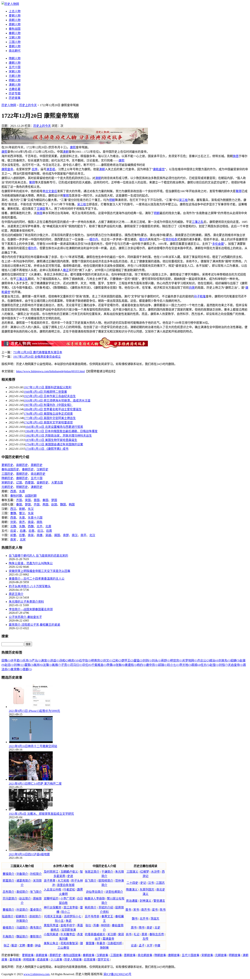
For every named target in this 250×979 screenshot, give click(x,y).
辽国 (19, 482)
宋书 (136, 909)
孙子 (197, 296)
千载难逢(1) (99, 664)
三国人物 (14, 41)
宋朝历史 (7, 482)
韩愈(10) (73, 660)
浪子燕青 (49, 880)
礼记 (136, 934)
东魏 (22, 526)
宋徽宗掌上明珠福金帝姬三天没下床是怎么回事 (39, 571)
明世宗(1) (176, 660)
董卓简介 (36, 909)
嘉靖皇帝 (108, 938)
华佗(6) (87, 664)
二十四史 (132, 882)
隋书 (142, 927)
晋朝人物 (14, 46)
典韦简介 (36, 927)
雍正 (66, 270)
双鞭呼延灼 (51, 898)
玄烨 (35, 169)
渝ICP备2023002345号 (117, 974)
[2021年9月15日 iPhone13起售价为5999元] (31, 706)
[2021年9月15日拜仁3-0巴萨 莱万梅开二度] (31, 779)
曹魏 (13, 513)
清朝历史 (36, 486)
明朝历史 (22, 486)
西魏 (31, 526)
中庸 (157, 945)
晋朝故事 (130, 955)
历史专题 (14, 93)
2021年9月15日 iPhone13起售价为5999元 (34, 710)
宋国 (28, 500)
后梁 (13, 530)
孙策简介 (22, 920)
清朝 (66, 151)
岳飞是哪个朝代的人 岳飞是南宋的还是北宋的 (38, 555)
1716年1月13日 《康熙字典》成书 (46, 448)
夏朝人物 (14, 15)
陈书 (163, 909)
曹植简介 (8, 909)
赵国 (54, 504)
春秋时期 (16, 495)
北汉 (92, 535)
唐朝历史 (22, 478)
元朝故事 (221, 955)
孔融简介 (8, 936)
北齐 (39, 526)
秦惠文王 (107, 916)
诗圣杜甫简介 (114, 891)
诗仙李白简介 (94, 891)
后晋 (31, 530)
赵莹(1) (214, 664)
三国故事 (116, 955)
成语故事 (42, 959)
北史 (157, 927)
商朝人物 (14, 20)
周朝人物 (14, 24)
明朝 (112, 199)
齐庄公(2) (203, 660)
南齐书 (145, 909)
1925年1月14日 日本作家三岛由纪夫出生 (50, 396)
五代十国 (14, 67)
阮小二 (65, 911)
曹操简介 (8, 873)
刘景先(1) (225, 660)
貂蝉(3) (235, 660)
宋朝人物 (14, 71)
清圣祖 (50, 169)
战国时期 (31, 495)
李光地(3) (185, 664)
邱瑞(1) (162, 664)
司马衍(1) (76, 664)
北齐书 (144, 918)
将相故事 (29, 959)
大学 (149, 945)
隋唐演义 (132, 889)
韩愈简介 (90, 907)
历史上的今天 (28, 105)
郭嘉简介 (8, 880)
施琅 (39, 213)
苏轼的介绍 (105, 907)
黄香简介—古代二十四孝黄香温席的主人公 (36, 578)
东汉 (31, 508)
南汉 (75, 535)
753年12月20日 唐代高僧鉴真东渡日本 (37, 352)
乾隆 (203, 296)
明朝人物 (14, 80)
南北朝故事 (145, 955)
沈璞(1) (47, 664)
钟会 (38, 945)
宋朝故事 (207, 955)
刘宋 (13, 522)
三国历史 (7, 473)
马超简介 (22, 927)
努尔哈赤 (171, 239)
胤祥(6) (38, 664)
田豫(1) (6, 660)
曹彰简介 (36, 936)
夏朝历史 (7, 465)
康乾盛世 (159, 169)
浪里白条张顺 (65, 885)
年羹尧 (100, 943)
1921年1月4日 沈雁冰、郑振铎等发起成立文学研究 (41, 813)
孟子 (142, 945)
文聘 (22, 945)
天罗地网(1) (189, 660)
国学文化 (103, 959)
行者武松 (69, 889)
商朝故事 (41, 955)
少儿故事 (56, 959)
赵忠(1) (9, 664)
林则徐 (105, 925)
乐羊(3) (27, 660)
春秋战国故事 (72, 955)
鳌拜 (32, 182)
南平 (83, 535)
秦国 (45, 500)
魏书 (135, 918)
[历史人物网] (10, 3)
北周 (48, 526)
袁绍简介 (22, 891)
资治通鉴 (132, 900)
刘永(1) (156, 660)
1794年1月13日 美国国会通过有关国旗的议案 (54, 444)
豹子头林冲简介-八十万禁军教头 (30, 586)
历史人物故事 (73, 959)
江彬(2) (117, 660)
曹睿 (30, 945)
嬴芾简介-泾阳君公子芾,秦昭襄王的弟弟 (34, 624)
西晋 (13, 517)
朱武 (69, 920)
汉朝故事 (102, 955)
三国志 (160, 882)
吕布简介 (8, 891)
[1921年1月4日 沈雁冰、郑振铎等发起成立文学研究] (31, 809)
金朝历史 (42, 482)
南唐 (39, 535)
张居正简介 (92, 871)
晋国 (37, 500)
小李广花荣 (67, 898)
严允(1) (36, 660)
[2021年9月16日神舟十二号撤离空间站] (31, 742)
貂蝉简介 (21, 916)
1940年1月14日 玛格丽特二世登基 (45, 391)
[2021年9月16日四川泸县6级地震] (31, 850)
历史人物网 (8, 105)
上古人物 (14, 11)
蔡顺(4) (196, 664)
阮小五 (59, 920)
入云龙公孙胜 (52, 889)
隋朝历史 (7, 478)
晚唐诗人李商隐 (94, 898)
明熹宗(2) (97, 660)
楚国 (54, 500)
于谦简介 (107, 871)
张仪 (88, 925)
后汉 (40, 530)
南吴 (31, 535)
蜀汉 (22, 513)
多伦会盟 (218, 243)
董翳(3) (29, 664)
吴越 (48, 535)
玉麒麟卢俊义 (69, 871)
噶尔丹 (93, 239)
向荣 (192, 287)
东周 (22, 491)
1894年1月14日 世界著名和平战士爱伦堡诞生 (53, 409)
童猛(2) (138, 660)
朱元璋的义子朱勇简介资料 (26, 601)
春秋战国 (14, 28)
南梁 (31, 522)
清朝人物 (14, 84)
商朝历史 (22, 465)
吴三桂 (183, 199)
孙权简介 (36, 873)
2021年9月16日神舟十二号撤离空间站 (33, 746)
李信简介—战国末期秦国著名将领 (31, 609)
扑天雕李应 (67, 934)
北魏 (13, 526)
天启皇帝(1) (235, 664)
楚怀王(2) (128, 660)
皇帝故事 (15, 959)
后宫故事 (90, 959)
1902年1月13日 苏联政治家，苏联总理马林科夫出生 (58, 435)
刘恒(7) (223, 664)
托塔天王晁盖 (53, 916)
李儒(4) (111, 664)
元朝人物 (14, 75)
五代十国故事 (190, 955)
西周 (13, 491)
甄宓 (14, 945)
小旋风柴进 (51, 934)
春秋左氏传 (156, 934)
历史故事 (14, 97)
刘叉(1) (107, 660)
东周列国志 (147, 889)
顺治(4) (214, 660)
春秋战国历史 (10, 469)
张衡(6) (120, 664)
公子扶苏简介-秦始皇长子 (25, 617)
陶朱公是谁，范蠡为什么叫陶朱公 (31, 563)
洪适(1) (54, 660)
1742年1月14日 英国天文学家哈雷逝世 (48, 422)
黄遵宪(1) (131, 664)
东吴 (31, 513)
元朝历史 (7, 486)
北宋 (23, 539)
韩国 (72, 504)
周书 (134, 927)
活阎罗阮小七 (72, 916)
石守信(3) (85, 660)
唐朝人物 (14, 62)
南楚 (66, 535)
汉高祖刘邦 (114, 943)
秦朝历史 (28, 469)
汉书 (151, 882)
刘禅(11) (19, 664)
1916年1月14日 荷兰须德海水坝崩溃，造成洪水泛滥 (57, 400)
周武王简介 (16, 594)
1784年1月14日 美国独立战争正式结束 (48, 413)
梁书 (155, 909)
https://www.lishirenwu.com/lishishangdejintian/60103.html (50, 371)
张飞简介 (36, 891)
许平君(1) (17, 660)
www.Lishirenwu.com (36, 974)
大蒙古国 (57, 482)
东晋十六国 (35, 517)
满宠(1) (45, 660)
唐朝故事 (174, 955)
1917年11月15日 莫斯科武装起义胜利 (47, 387)
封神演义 (145, 900)
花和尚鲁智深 (69, 943)
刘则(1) (147, 660)
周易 (144, 934)
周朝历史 (36, 465)
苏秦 (96, 925)
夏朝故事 (28, 955)
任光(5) (205, 664)
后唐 (23, 530)
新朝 (22, 508)
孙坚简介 (22, 909)
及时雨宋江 (51, 871)
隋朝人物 (14, 58)
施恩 (236, 156)
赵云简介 (25, 898)
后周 (49, 530)
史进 (70, 876)
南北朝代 (14, 50)
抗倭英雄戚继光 (95, 934)
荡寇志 (154, 918)
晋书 (128, 909)
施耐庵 (104, 947)
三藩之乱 (198, 221)
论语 (134, 945)
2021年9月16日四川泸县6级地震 (29, 854)
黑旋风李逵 (51, 925)
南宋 (13, 539)
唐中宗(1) (152, 664)
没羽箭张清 (68, 929)
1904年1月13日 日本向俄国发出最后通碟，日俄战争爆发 (61, 431)
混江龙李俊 (70, 907)
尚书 (129, 934)
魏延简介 (22, 936)
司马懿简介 (10, 898)
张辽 (6, 945)
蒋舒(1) (165, 660)
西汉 (13, 508)
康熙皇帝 (7, 169)
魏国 (63, 504)
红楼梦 (144, 871)
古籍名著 (14, 89)
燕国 (45, 504)
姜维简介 (8, 927)
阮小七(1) (173, 664)
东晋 (22, 517)
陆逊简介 (8, 916)
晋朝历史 (22, 473)
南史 (149, 927)
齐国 (19, 500)
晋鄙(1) (27, 669)
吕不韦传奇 (92, 916)
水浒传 (155, 871)
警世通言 (159, 900)
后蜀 (22, 535)
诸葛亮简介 (23, 880)
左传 (145, 938)
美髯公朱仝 (51, 943)
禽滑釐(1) (17, 669)
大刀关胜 (63, 880)
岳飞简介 (90, 880)
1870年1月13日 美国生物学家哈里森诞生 (51, 440)
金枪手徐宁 (67, 925)
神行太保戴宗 (52, 907)
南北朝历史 (38, 473)
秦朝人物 (14, 33)
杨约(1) (141, 664)
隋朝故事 (160, 955)
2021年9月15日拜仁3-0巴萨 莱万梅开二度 (35, 783)
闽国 (57, 535)
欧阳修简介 (105, 880)
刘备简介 (22, 873)
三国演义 (132, 871)
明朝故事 (234, 955)
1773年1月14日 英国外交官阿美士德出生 (50, 418)
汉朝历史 (42, 469)
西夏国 (29, 482)
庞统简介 (35, 916)
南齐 (22, 522)
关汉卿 (111, 934)
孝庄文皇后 (49, 191)
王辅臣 (41, 208)
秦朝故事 (88, 955)
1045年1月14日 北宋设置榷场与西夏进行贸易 (54, 426)
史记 (143, 882)
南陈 (39, 522)
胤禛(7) (56, 664)
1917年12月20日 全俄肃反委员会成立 (37, 356)
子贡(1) (65, 664)
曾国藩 (90, 943)
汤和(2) (63, 660)
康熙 (73, 147)
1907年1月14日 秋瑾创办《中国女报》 (48, 404)
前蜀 (13, 535)
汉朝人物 (14, 37)
